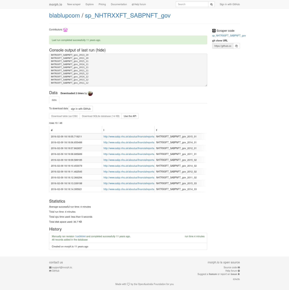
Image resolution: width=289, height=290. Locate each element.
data (54, 99)
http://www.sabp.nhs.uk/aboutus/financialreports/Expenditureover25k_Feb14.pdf (146, 165)
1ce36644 (80, 236)
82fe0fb (236, 279)
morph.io (55, 4)
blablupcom (64, 15)
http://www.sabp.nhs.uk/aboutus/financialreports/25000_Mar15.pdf (139, 183)
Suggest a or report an (217, 274)
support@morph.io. (62, 267)
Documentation (119, 4)
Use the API (130, 116)
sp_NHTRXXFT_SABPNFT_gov (128, 15)
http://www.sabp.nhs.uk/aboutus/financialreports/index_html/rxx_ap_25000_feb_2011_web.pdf (153, 177)
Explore (90, 4)
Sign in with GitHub (230, 4)
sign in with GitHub (81, 108)
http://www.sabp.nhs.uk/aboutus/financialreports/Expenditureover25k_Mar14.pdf (146, 189)
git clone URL (220, 40)
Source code (230, 267)
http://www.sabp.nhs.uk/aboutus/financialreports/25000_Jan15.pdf (138, 136)
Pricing (102, 4)
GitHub (55, 270)
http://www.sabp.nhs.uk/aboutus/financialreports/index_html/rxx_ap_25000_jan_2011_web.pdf (153, 154)
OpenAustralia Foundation (152, 284)
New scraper (74, 4)
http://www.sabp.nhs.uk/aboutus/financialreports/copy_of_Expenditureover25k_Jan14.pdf (151, 142)
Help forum (140, 4)
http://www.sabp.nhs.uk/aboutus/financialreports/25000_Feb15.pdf (139, 159)
